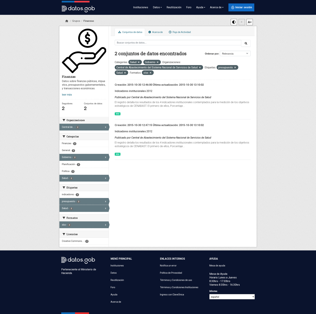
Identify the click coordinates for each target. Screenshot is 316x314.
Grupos (76, 20)
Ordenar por (211, 53)
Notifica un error (168, 265)
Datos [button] (156, 7)
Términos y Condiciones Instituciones (179, 287)
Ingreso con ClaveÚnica (172, 294)
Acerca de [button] (216, 7)
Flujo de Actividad (181, 32)
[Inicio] (67, 21)
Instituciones (140, 7)
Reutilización (174, 7)
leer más (67, 94)
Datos (114, 272)
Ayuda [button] (199, 7)
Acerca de (157, 32)
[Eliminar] (138, 62)
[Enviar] (246, 43)
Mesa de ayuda (217, 265)
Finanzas (88, 20)
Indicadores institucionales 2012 (133, 91)
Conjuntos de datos (132, 32)
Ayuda (114, 294)
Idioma (213, 291)
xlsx (117, 114)
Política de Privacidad (171, 272)
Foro (188, 7)
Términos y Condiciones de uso (176, 280)
